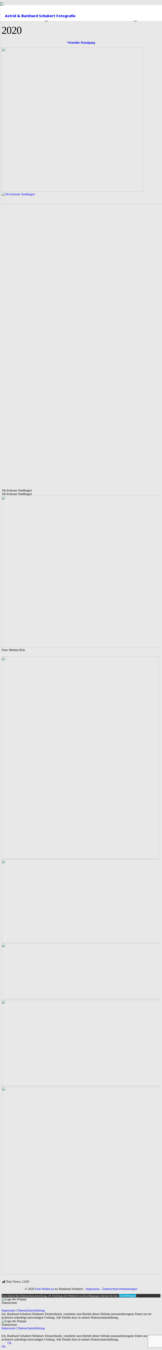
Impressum (92, 1289)
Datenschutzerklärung (31, 1310)
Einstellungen (127, 1295)
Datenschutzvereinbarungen (120, 1289)
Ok (9, 1343)
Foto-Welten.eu (44, 1289)
